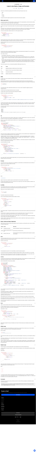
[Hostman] (2, 1)
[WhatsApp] (15, 417)
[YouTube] (20, 417)
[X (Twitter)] (18, 417)
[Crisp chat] (35, 451)
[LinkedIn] (17, 417)
